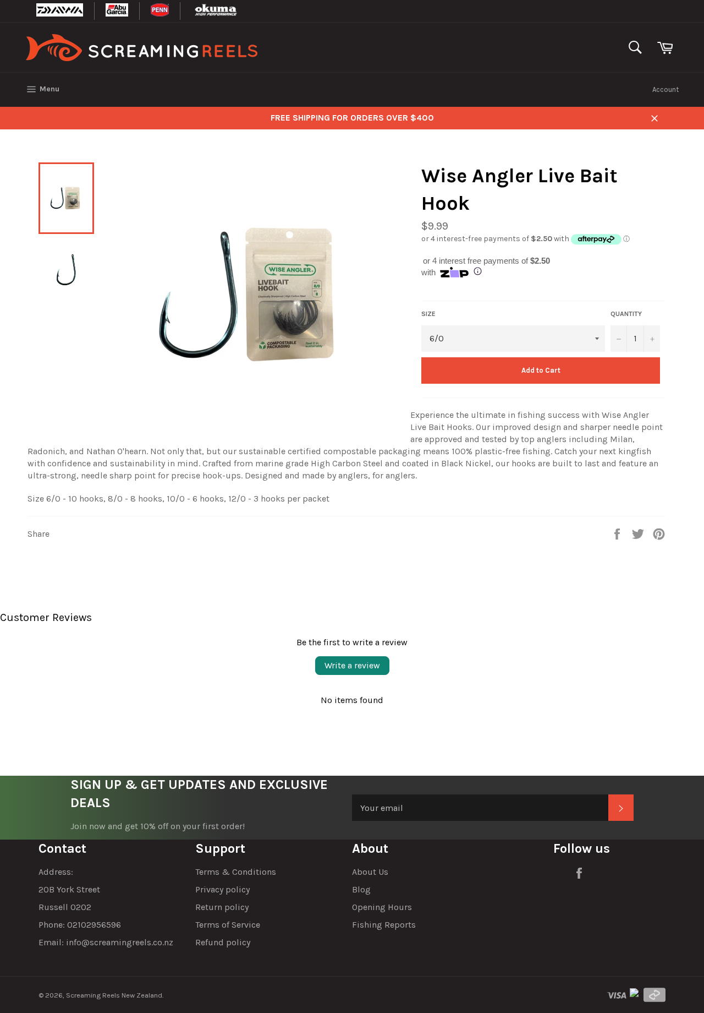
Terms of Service (227, 924)
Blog (361, 889)
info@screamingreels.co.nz (119, 942)
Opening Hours (382, 907)
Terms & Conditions (235, 872)
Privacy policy (222, 889)
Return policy (222, 907)
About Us (370, 872)
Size (428, 314)
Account (665, 89)
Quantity (626, 314)
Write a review (352, 665)
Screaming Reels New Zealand (114, 995)
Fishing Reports (384, 924)
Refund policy (222, 942)
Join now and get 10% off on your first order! (157, 826)
